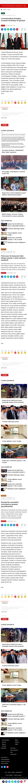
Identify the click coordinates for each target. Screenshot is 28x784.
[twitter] (5, 29)
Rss (6, 772)
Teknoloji (4, 746)
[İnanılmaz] (22, 100)
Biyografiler (3, 748)
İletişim (13, 772)
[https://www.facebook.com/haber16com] (2, 767)
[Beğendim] (2, 100)
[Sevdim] (8, 100)
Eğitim (16, 740)
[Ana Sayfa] (1, 9)
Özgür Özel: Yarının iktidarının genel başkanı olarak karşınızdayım (14, 193)
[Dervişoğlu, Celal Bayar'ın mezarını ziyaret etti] (14, 162)
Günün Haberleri (14, 750)
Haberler (4, 9)
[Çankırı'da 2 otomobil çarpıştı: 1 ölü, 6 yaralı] (14, 451)
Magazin (4, 744)
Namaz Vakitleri (4, 763)
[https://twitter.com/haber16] (5, 767)
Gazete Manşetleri (5, 759)
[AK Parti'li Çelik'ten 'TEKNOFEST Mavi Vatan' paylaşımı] (14, 141)
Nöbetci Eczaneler (5, 761)
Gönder (5, 125)
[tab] (4, 109)
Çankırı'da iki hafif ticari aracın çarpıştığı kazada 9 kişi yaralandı (13, 401)
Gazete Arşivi (13, 754)
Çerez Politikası (9, 775)
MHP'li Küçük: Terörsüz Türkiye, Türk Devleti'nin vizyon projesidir (13, 215)
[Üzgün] (25, 100)
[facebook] (2, 29)
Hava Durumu (4, 757)
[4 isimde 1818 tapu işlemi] (14, 412)
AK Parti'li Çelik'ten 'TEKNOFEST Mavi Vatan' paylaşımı (13, 151)
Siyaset (8, 9)
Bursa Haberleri (5, 740)
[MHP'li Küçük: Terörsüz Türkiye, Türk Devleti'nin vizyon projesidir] (14, 205)
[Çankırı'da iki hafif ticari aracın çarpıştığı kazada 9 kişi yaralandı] (14, 391)
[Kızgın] (15, 100)
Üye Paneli (12, 748)
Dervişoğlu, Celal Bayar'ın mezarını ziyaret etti (13, 172)
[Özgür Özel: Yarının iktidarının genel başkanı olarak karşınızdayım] (14, 184)
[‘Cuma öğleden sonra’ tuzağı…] (14, 432)
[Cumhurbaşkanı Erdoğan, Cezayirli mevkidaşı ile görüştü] (14, 41)
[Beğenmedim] (12, 100)
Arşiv (11, 752)
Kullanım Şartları (17, 775)
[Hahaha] (18, 100)
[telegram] (11, 29)
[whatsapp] (8, 29)
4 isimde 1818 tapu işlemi (10, 421)
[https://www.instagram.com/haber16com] (7, 767)
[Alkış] (5, 100)
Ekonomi (4, 742)
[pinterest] (17, 29)
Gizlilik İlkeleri (19, 772)
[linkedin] (14, 29)
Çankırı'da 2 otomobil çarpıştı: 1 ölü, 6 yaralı (14, 461)
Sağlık (16, 744)
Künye (9, 772)
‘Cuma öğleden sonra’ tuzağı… (12, 441)
